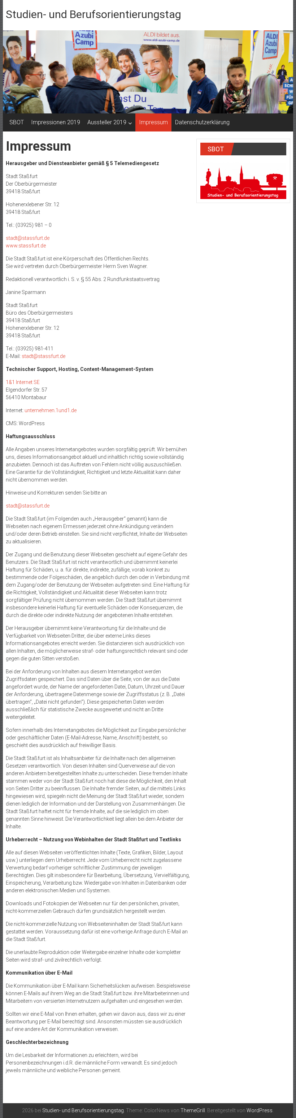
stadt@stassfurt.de (27, 238)
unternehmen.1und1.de (51, 410)
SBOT (16, 122)
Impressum (153, 122)
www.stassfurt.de (26, 246)
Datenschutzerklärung (202, 122)
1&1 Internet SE (23, 382)
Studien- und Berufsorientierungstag (93, 14)
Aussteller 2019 (106, 122)
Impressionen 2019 (55, 122)
